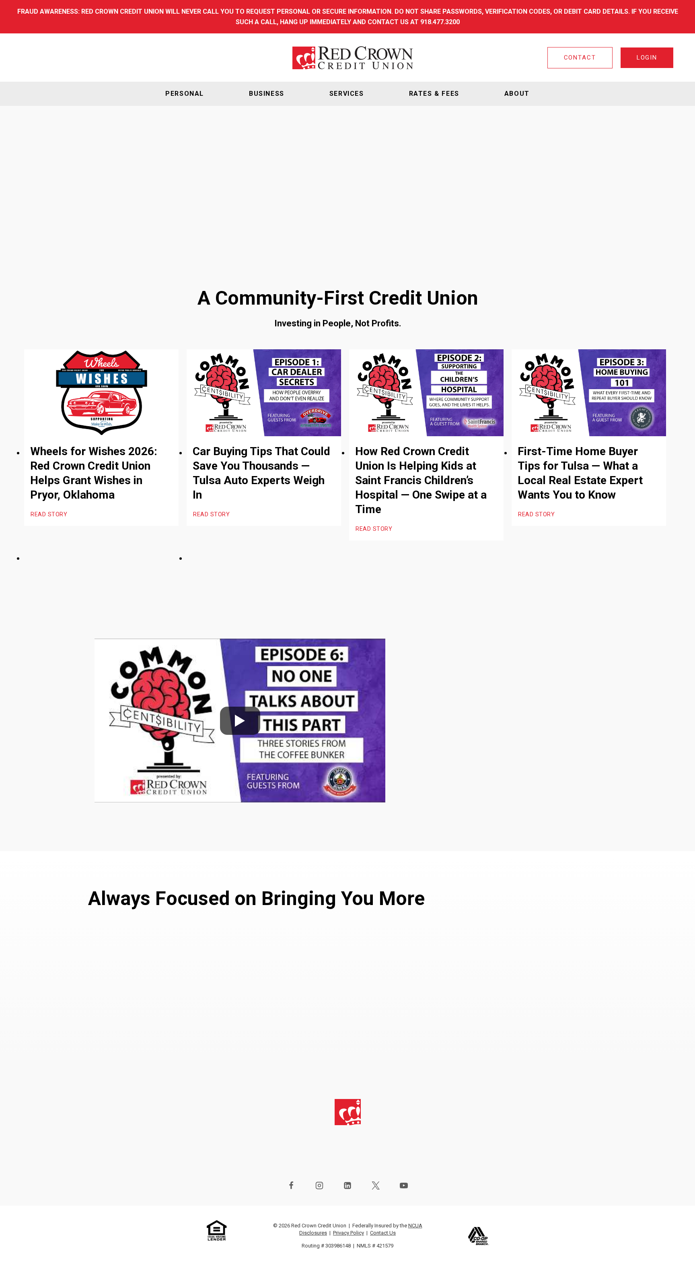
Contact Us (383, 1233)
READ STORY (49, 515)
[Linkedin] (347, 1185)
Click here (481, 811)
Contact (580, 57)
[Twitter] (376, 1185)
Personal (184, 93)
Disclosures (313, 1233)
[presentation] (101, 392)
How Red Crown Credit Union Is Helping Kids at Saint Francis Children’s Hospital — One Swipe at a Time (421, 480)
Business (266, 93)
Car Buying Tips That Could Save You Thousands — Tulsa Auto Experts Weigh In (261, 473)
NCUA (415, 1226)
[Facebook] (291, 1185)
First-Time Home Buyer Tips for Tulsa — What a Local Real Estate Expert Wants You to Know (580, 473)
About (517, 93)
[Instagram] (319, 1185)
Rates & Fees (434, 93)
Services (346, 93)
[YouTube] (404, 1185)
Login (647, 57)
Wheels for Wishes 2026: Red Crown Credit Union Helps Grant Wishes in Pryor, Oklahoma (93, 473)
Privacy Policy (348, 1233)
